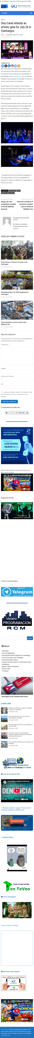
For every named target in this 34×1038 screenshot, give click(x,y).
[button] (17, 510)
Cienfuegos (12, 190)
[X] (5, 65)
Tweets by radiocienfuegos (9, 581)
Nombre (4, 368)
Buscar (30, 638)
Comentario (5, 344)
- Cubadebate (5, 664)
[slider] (12, 413)
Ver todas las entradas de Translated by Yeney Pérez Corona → (20, 226)
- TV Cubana (4, 671)
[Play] (6, 413)
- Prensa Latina (5, 669)
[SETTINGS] (27, 413)
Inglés (3, 19)
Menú (5, 13)
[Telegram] (15, 65)
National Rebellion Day (8, 193)
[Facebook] (2, 65)
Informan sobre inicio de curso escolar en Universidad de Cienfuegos (19, 717)
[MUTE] (20, 413)
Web (2, 384)
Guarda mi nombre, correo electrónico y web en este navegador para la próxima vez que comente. (16, 394)
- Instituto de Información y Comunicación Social (16, 662)
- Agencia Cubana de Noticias (10, 666)
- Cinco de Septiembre (8, 653)
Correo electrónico (8, 376)
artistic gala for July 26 (19, 76)
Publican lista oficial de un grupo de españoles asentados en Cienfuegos (20, 708)
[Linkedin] (9, 65)
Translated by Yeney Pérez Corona (14, 35)
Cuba (18, 190)
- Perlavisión (5, 651)
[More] (18, 65)
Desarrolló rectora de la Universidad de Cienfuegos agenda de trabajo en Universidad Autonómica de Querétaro (20, 734)
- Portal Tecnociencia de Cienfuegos (12, 657)
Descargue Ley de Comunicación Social (15, 696)
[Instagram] (12, 65)
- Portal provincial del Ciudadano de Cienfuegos (15, 655)
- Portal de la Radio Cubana (9, 660)
